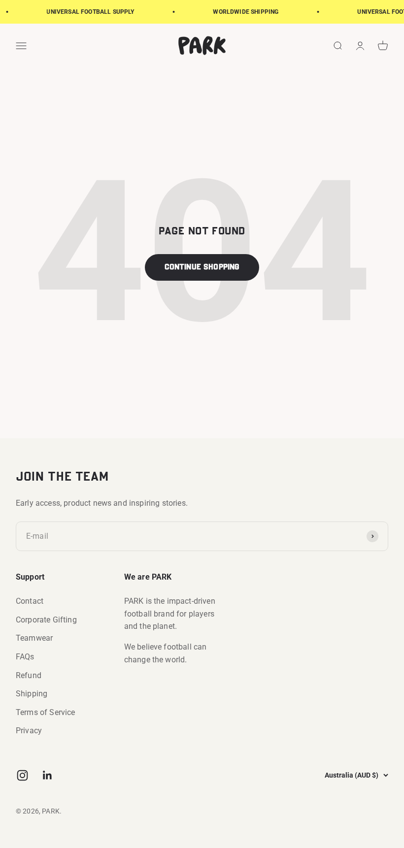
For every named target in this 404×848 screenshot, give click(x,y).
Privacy (29, 730)
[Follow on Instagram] (22, 775)
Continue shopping (202, 267)
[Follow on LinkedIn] (47, 775)
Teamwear (34, 638)
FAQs (25, 656)
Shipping (31, 693)
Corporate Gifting (46, 619)
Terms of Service (45, 712)
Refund (28, 675)
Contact (29, 601)
